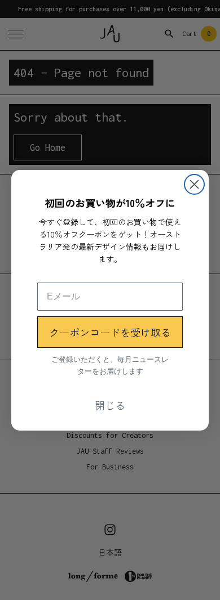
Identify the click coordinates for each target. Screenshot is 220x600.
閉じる (110, 405)
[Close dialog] (194, 184)
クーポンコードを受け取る (110, 332)
